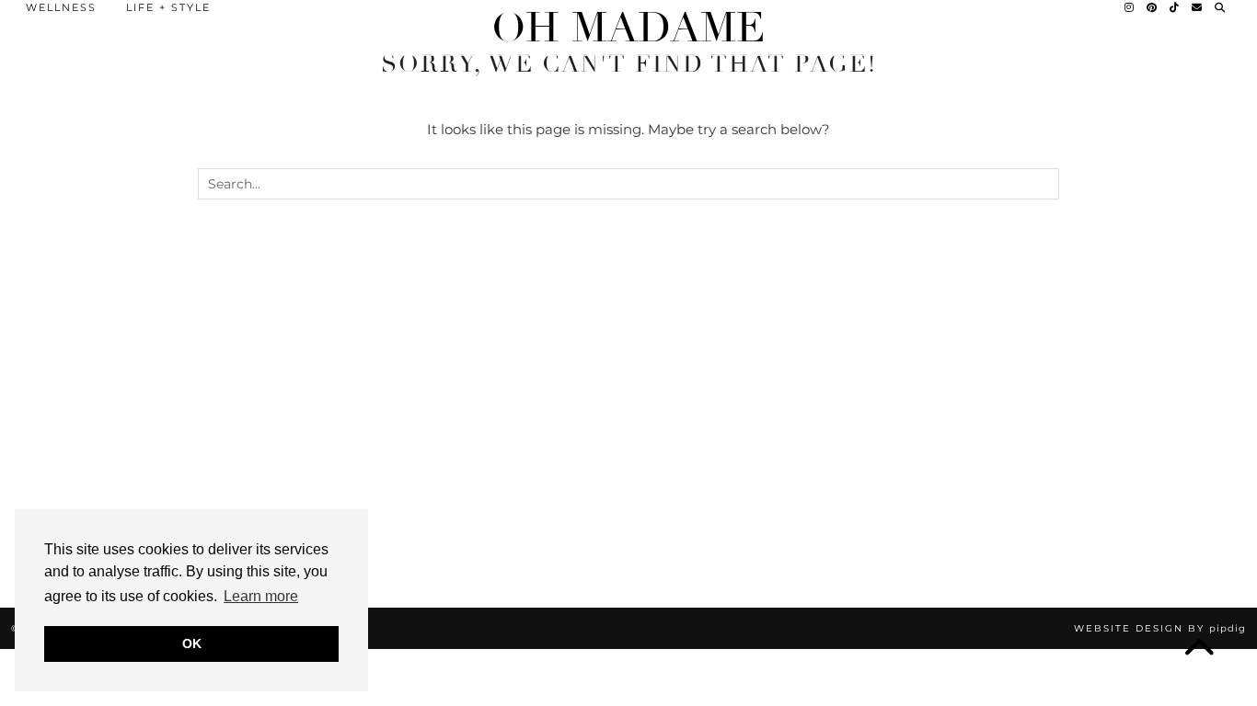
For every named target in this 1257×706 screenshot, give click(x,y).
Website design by (1160, 628)
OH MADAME (628, 28)
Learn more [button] (261, 596)
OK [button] (192, 643)
